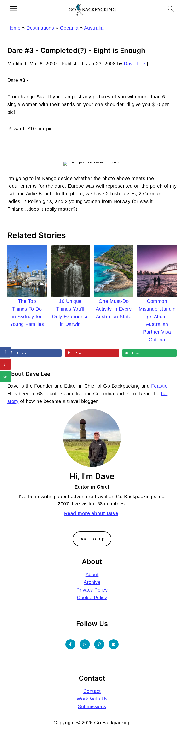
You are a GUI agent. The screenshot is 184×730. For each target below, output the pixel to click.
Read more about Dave (91, 513)
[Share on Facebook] (5, 352)
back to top (92, 538)
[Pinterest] (99, 644)
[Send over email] (5, 376)
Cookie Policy (92, 597)
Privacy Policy (92, 589)
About (92, 574)
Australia (94, 27)
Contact (92, 691)
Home (14, 27)
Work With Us (92, 698)
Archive (92, 582)
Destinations (40, 27)
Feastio (159, 386)
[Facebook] (70, 644)
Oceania (69, 27)
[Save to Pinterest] (5, 364)
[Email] (114, 644)
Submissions (92, 706)
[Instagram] (85, 644)
